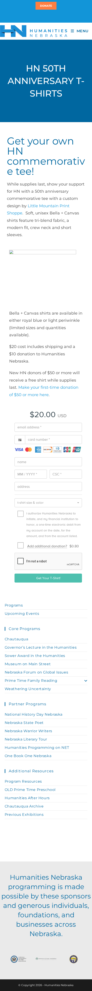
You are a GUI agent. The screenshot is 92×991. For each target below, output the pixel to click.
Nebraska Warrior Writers (28, 731)
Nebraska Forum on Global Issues (36, 672)
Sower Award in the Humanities (35, 656)
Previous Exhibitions (24, 814)
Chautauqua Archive (24, 806)
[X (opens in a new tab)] (43, 16)
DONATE (46, 5)
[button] (48, 502)
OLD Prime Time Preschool (30, 790)
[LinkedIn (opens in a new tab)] (48, 16)
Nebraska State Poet (24, 723)
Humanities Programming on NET (37, 747)
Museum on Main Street (28, 664)
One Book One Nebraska (28, 756)
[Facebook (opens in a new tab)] (45, 16)
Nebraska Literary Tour (26, 739)
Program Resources (23, 781)
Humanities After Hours (27, 798)
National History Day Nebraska (34, 714)
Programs (14, 605)
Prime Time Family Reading (31, 680)
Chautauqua (16, 639)
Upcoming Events (22, 613)
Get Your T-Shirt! (48, 578)
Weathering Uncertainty (28, 689)
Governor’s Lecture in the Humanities (41, 647)
